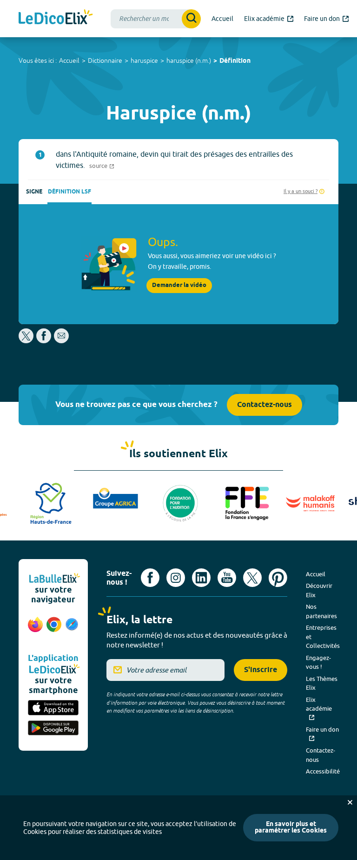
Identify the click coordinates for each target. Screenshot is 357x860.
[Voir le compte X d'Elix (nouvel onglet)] (252, 577)
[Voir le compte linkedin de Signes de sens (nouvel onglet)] (201, 577)
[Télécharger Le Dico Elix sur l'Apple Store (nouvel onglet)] (53, 708)
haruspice (144, 60)
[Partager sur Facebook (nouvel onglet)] (44, 341)
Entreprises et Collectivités (323, 636)
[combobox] (156, 18)
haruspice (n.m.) (188, 60)
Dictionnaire (105, 60)
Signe (34, 192)
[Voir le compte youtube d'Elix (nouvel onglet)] (227, 577)
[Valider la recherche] (191, 18)
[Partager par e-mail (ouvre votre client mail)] (61, 341)
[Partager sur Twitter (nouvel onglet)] (27, 341)
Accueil (69, 60)
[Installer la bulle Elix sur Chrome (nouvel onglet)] (53, 629)
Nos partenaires (321, 611)
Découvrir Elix (319, 590)
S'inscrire (260, 670)
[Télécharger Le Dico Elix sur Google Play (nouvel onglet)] (53, 728)
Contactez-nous (264, 405)
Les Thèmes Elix (321, 683)
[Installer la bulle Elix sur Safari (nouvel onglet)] (72, 629)
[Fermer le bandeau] (350, 802)
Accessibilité (323, 771)
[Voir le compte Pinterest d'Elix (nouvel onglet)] (278, 577)
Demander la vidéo (179, 285)
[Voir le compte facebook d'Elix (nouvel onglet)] (150, 577)
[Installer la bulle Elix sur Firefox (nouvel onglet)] (35, 629)
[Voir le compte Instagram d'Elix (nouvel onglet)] (175, 577)
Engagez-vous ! (318, 662)
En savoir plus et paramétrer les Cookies (291, 827)
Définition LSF (69, 192)
